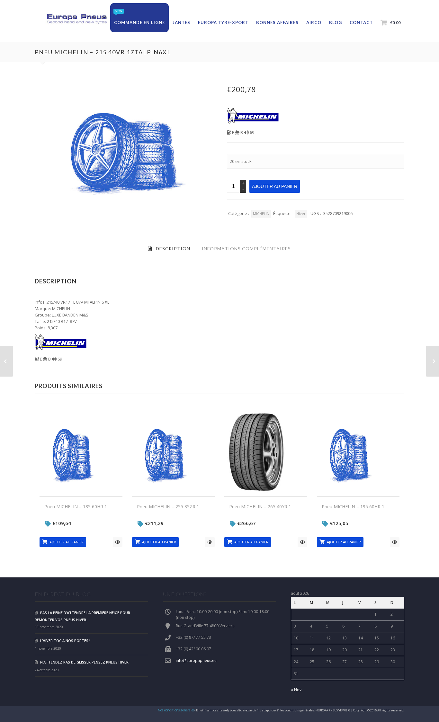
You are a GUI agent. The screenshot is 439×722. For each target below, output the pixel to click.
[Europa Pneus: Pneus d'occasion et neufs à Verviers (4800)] (76, 19)
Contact (361, 22)
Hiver (301, 213)
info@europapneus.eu (196, 660)
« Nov (296, 689)
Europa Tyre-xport (223, 22)
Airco (313, 22)
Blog (335, 22)
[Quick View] (117, 542)
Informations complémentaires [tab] (246, 248)
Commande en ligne (139, 22)
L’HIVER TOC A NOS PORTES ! (65, 640)
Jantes (181, 22)
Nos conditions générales (176, 710)
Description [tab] (172, 248)
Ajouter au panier (274, 186)
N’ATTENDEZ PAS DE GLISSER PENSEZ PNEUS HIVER (84, 662)
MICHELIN (261, 213)
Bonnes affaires (277, 22)
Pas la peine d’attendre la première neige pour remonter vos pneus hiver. (82, 616)
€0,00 (395, 22)
